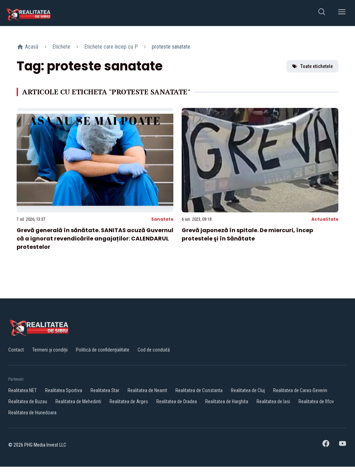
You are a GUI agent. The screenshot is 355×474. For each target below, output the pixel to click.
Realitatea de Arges (129, 401)
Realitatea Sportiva (63, 390)
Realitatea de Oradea (176, 401)
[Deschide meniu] (341, 13)
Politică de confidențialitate (102, 350)
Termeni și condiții (50, 350)
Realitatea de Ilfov (316, 401)
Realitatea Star (104, 390)
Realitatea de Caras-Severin (300, 390)
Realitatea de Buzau (27, 401)
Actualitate (324, 219)
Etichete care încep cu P (111, 46)
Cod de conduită (154, 350)
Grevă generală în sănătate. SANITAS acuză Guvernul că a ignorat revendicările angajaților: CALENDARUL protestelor (95, 238)
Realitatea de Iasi (273, 401)
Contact (16, 350)
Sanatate (162, 219)
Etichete (61, 46)
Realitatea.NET (22, 390)
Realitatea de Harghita (226, 401)
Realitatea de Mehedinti (78, 401)
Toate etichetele (316, 66)
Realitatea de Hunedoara (32, 412)
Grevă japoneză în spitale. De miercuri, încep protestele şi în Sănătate (247, 234)
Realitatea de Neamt (147, 390)
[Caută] (322, 13)
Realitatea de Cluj (248, 390)
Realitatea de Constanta (199, 390)
